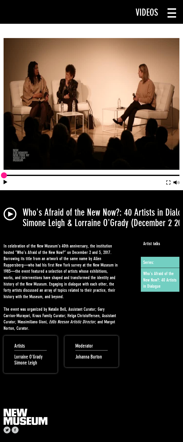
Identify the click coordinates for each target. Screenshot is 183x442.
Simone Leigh (25, 363)
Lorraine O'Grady (28, 357)
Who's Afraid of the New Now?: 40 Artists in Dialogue (160, 280)
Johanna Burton (88, 357)
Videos (147, 12)
